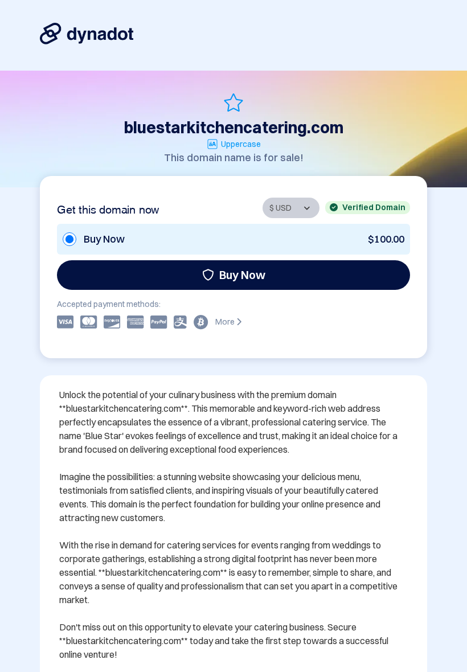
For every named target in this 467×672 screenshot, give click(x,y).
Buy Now (242, 275)
